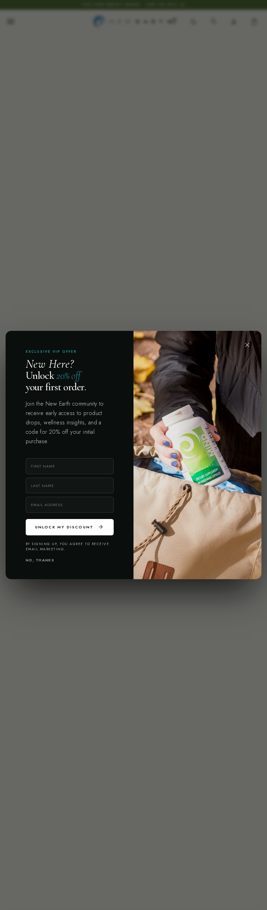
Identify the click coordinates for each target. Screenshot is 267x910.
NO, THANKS (40, 560)
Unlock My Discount (69, 527)
